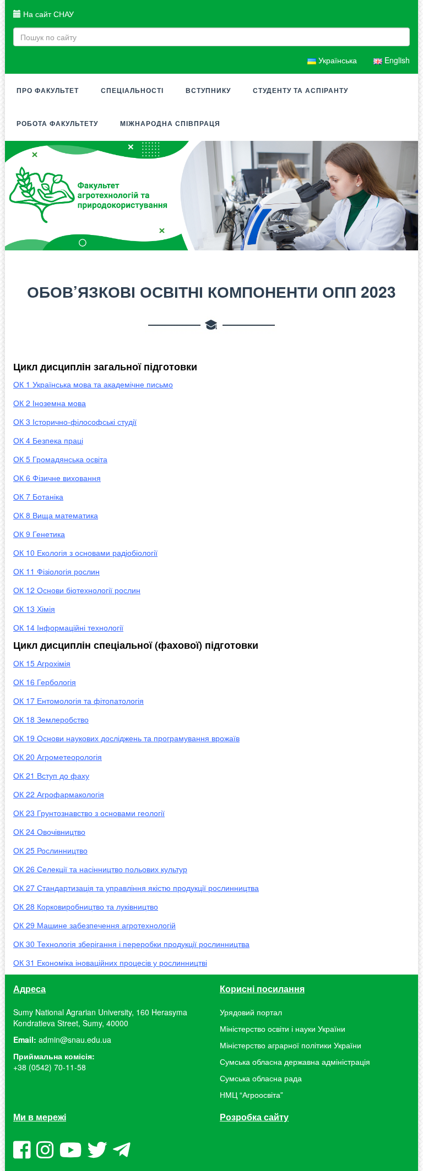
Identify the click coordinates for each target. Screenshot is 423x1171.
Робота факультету (57, 124)
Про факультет (48, 91)
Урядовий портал (251, 1011)
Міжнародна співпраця (170, 124)
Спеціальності (132, 91)
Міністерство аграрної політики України (290, 1044)
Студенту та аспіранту (300, 91)
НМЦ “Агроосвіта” (251, 1094)
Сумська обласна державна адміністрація (295, 1061)
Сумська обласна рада (261, 1078)
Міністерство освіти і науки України (282, 1028)
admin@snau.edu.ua (75, 1039)
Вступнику (208, 91)
